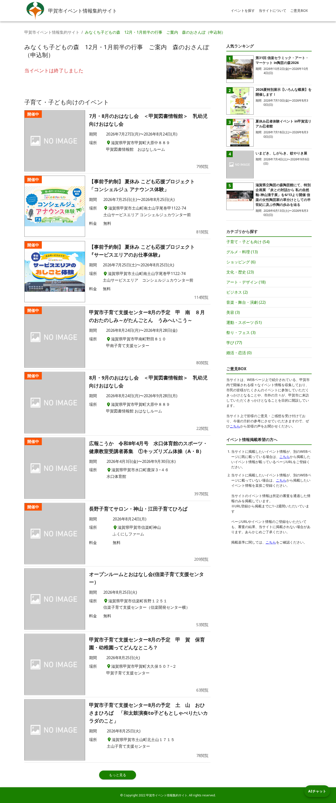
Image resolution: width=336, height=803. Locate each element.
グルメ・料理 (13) (242, 252)
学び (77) (234, 342)
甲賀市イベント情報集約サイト (51, 32)
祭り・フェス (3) (241, 332)
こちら (235, 426)
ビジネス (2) (237, 292)
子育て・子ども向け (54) (248, 241)
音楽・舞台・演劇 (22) (246, 302)
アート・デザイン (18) (246, 282)
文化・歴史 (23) (240, 272)
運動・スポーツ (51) (244, 322)
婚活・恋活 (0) (239, 352)
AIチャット (317, 791)
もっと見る (117, 775)
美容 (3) (233, 312)
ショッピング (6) (241, 262)
